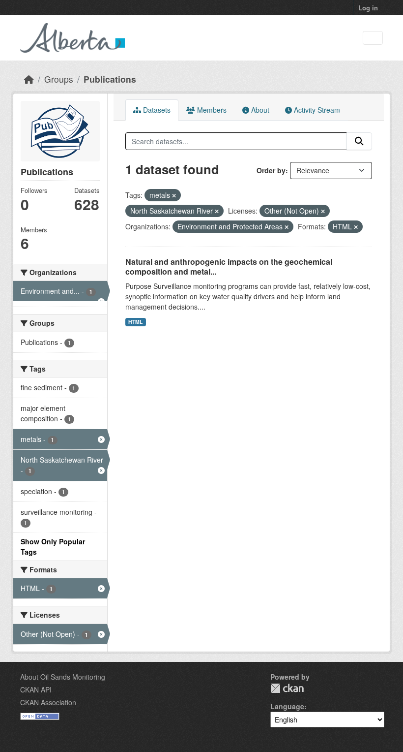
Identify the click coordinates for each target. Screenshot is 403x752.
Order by (271, 170)
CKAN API (36, 689)
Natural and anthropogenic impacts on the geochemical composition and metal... (228, 267)
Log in (368, 7)
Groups (58, 79)
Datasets (156, 110)
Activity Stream (316, 110)
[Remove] (174, 195)
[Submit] (359, 141)
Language (287, 706)
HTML (135, 321)
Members (211, 110)
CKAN (287, 688)
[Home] (29, 79)
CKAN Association (48, 702)
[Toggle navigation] (373, 38)
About (259, 110)
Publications (110, 79)
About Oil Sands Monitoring (62, 677)
